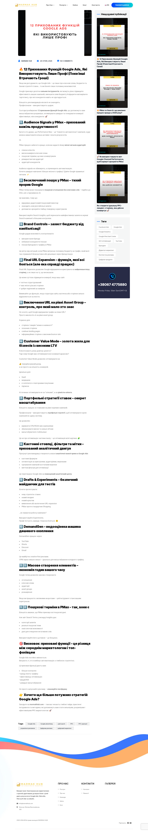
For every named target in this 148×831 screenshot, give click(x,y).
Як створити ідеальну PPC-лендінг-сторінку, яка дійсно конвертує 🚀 (110, 208)
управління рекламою (28, 728)
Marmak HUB (26, 61)
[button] (122, 5)
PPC (71, 724)
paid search (61, 724)
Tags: (21, 724)
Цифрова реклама (46, 728)
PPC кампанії (83, 724)
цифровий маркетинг (64, 728)
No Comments (66, 61)
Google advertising (47, 724)
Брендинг (102, 246)
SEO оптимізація (105, 241)
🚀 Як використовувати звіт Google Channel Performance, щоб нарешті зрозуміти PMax (110, 159)
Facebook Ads (104, 227)
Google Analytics (105, 232)
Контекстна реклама (106, 255)
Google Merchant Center (107, 236)
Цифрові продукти (105, 259)
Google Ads (31, 724)
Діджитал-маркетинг (106, 250)
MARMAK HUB (43, 820)
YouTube (119, 241)
